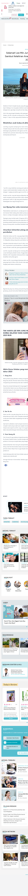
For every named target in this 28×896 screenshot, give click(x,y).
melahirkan (15, 522)
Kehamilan (11, 45)
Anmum (5, 706)
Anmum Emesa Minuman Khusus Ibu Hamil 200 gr (10, 708)
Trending (22, 18)
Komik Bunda (15, 18)
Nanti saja (14, 14)
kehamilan (7, 522)
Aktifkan (21, 14)
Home (4, 45)
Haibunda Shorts (5, 18)
